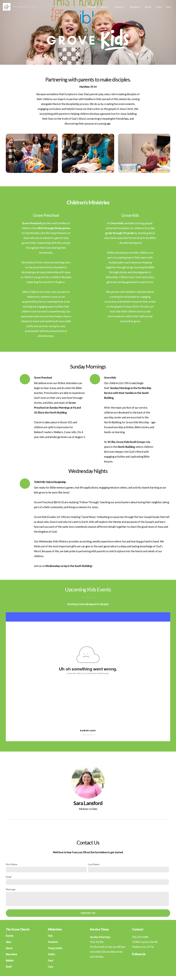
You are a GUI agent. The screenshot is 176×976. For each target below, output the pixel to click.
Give (168, 7)
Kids (50, 935)
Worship (135, 7)
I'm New (91, 7)
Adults (51, 954)
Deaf (50, 960)
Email (8, 876)
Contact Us (88, 913)
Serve (148, 7)
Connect (119, 7)
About (105, 7)
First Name (11, 864)
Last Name (93, 864)
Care (159, 7)
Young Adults (55, 948)
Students (53, 941)
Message (10, 889)
